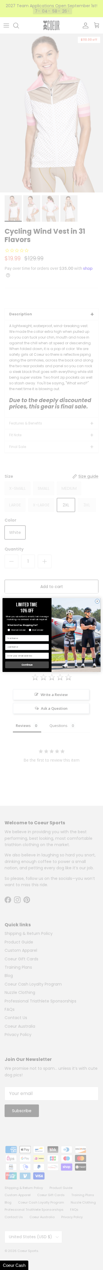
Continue (26, 664)
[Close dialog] (97, 601)
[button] (14, 1265)
